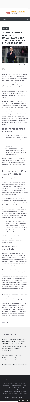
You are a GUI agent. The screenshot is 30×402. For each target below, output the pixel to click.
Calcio (5, 28)
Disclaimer (6, 397)
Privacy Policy (14, 397)
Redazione (21, 397)
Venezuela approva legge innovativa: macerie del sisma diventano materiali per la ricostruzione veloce (14, 348)
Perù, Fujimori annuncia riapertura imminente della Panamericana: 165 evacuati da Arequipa (14, 360)
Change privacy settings (23, 400)
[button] (28, 19)
